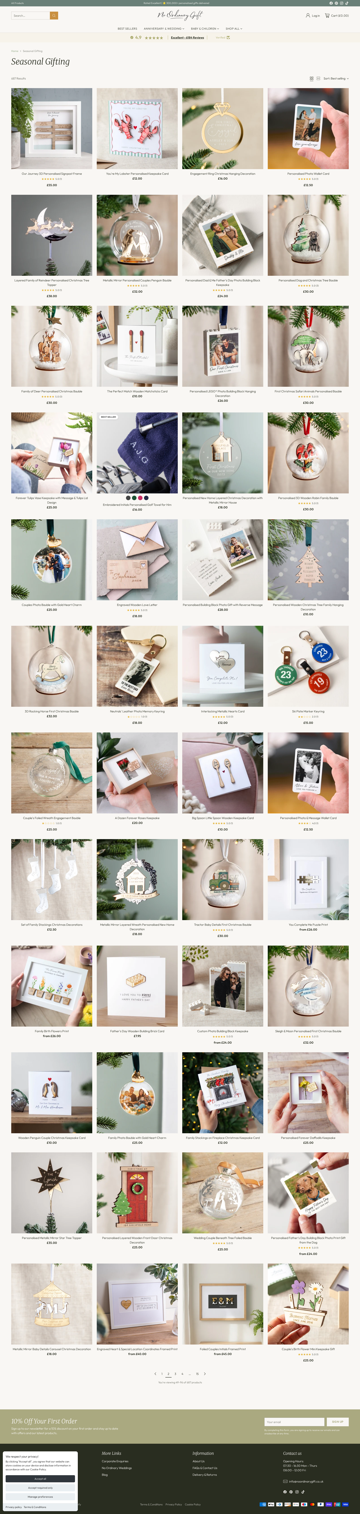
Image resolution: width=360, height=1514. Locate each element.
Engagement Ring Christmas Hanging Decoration (222, 173)
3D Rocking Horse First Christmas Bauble (52, 711)
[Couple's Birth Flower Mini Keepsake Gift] (308, 1304)
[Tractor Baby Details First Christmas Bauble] (222, 879)
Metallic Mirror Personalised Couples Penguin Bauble (137, 280)
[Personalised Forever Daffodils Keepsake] (308, 1092)
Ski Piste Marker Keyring (308, 711)
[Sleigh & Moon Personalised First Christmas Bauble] (308, 986)
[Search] (54, 15)
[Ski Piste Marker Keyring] (308, 666)
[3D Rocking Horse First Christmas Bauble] (51, 666)
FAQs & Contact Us (205, 1468)
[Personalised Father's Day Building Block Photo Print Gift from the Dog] (308, 1192)
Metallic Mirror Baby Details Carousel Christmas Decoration (52, 1349)
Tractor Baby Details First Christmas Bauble (222, 924)
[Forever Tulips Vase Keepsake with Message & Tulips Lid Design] (51, 452)
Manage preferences (40, 1496)
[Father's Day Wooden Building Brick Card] (137, 986)
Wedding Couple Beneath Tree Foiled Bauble (223, 1238)
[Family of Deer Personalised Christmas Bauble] (51, 346)
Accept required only (40, 1487)
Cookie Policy (193, 1504)
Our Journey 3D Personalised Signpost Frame (52, 173)
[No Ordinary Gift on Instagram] (342, 3)
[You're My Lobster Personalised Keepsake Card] (137, 128)
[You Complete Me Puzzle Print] (308, 879)
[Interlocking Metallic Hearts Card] (222, 666)
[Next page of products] (205, 1374)
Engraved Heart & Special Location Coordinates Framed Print (137, 1349)
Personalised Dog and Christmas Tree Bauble (308, 280)
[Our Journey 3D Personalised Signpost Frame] (51, 128)
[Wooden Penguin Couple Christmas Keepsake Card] (51, 1092)
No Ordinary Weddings (117, 1468)
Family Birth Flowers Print (52, 1031)
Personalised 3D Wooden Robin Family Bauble (308, 498)
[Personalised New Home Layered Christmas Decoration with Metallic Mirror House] (222, 452)
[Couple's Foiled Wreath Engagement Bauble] (51, 772)
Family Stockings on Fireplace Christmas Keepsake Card (223, 1138)
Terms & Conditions (35, 1507)
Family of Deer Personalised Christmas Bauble (51, 391)
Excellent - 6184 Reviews (187, 37)
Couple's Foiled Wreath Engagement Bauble (52, 818)
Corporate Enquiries (115, 1461)
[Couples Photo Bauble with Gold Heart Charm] (51, 559)
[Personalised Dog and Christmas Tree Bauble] (308, 235)
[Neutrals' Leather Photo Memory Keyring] (137, 666)
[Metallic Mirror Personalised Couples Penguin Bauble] (137, 235)
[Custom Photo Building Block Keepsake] (222, 986)
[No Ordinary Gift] (180, 15)
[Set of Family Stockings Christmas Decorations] (51, 879)
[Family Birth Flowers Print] (51, 986)
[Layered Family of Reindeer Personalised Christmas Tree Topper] (51, 235)
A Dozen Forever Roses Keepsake (137, 818)
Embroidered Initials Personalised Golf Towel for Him (137, 505)
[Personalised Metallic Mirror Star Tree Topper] (51, 1192)
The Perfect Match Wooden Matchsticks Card (137, 391)
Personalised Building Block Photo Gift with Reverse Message (223, 605)
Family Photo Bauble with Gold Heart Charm (137, 1138)
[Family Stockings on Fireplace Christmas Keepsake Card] (222, 1092)
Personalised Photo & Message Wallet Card (308, 818)
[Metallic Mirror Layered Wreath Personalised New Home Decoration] (137, 879)
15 (197, 1374)
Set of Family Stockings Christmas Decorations (51, 924)
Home (14, 51)
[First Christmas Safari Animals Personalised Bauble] (308, 346)
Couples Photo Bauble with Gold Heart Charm (52, 605)
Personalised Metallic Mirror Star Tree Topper (52, 1238)
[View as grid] (311, 78)
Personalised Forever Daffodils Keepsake (308, 1138)
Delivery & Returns (205, 1475)
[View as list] (318, 78)
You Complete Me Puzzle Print (308, 924)
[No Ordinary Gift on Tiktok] (347, 3)
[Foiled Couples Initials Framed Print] (222, 1304)
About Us (199, 1461)
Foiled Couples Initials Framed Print (223, 1349)
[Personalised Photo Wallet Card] (308, 128)
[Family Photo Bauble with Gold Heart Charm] (137, 1092)
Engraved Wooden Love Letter (137, 605)
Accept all (40, 1478)
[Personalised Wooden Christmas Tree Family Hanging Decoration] (308, 559)
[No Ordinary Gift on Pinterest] (336, 3)
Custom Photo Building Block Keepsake (222, 1031)
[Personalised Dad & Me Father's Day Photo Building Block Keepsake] (222, 235)
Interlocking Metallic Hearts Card (222, 711)
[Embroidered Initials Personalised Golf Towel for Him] (137, 452)
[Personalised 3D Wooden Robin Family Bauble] (308, 452)
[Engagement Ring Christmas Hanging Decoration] (222, 128)
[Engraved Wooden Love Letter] (137, 559)
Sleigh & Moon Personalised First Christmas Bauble (308, 1031)
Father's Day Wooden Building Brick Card (137, 1031)
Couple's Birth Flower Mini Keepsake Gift (308, 1349)
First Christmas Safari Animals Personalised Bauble (308, 391)
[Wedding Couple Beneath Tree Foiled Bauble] (222, 1192)
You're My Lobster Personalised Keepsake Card (137, 173)
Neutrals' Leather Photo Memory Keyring (137, 711)
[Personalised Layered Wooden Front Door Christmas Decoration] (137, 1192)
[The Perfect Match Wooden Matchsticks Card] (137, 346)
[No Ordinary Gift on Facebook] (331, 3)
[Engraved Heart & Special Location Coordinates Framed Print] (137, 1304)
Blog (105, 1475)
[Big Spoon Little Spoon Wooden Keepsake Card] (222, 772)
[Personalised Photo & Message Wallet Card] (308, 772)
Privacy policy (14, 1507)
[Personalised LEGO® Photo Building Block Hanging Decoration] (222, 346)
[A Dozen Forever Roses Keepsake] (137, 772)
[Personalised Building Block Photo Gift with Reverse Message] (222, 559)
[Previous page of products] (155, 1374)
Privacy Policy (174, 1504)
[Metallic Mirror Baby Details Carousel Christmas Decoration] (51, 1304)
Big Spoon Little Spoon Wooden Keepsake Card (223, 818)
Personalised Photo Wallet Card (308, 173)
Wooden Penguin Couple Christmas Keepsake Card (52, 1138)
